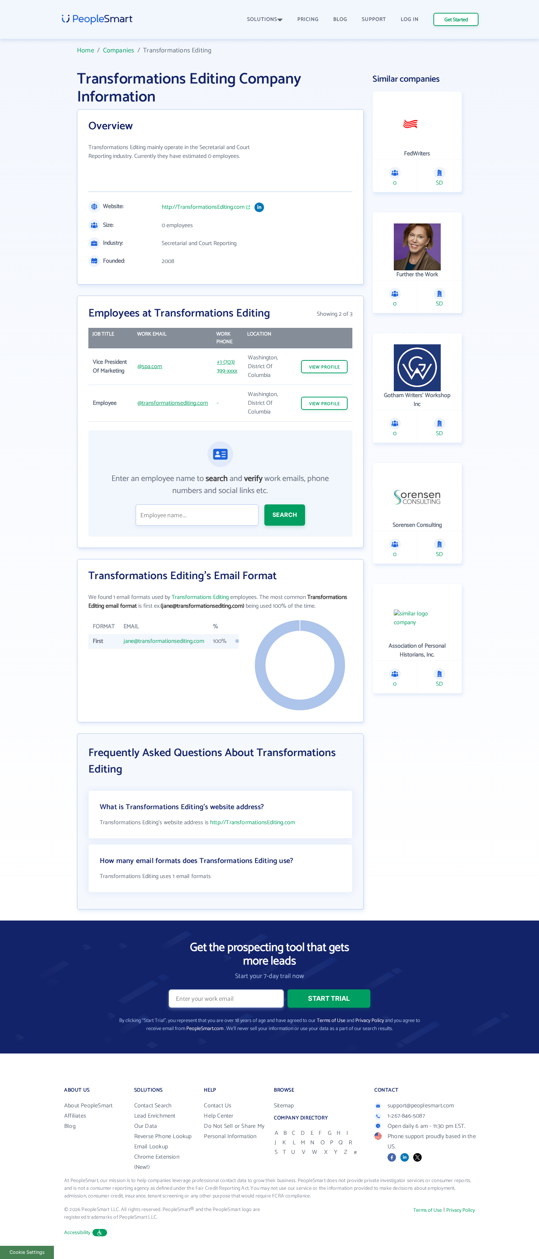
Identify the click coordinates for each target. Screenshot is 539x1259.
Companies (119, 50)
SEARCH (284, 514)
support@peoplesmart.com (421, 1106)
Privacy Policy (369, 1021)
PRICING (308, 19)
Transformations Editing (200, 597)
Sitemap (284, 1106)
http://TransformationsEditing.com (203, 207)
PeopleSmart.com (204, 1029)
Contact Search (153, 1106)
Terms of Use (331, 1021)
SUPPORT (374, 19)
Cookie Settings (27, 1252)
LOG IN (410, 19)
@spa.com (150, 366)
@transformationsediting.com (173, 403)
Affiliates (75, 1116)
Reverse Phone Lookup (163, 1136)
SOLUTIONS (262, 19)
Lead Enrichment (155, 1116)
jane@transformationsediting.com (164, 641)
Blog (70, 1126)
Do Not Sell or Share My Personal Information (234, 1131)
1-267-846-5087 (406, 1116)
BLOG (340, 19)
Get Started (456, 20)
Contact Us (217, 1106)
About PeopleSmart (88, 1106)
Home (85, 50)
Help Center (218, 1116)
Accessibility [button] (77, 1233)
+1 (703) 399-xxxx (227, 366)
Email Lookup (151, 1147)
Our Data (145, 1126)
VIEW (324, 367)
